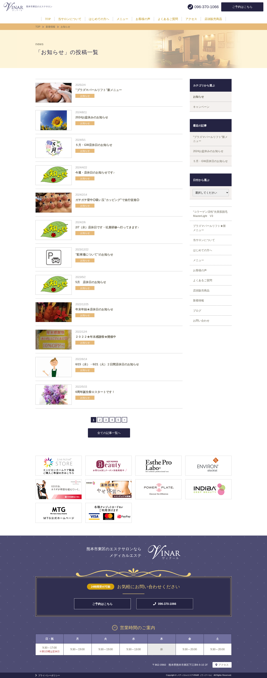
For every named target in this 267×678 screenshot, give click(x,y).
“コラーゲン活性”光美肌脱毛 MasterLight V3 (211, 213)
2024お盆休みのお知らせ (91, 117)
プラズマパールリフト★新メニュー (209, 228)
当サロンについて (204, 240)
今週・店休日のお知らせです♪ (95, 172)
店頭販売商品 (201, 290)
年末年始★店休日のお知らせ (94, 309)
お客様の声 (200, 270)
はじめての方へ (202, 250)
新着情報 (198, 300)
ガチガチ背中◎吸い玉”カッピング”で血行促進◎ (107, 199)
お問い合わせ (201, 320)
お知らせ (85, 96)
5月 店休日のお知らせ (90, 282)
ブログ (197, 310)
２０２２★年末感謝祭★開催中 (95, 336)
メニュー (198, 260)
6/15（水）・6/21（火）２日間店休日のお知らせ (107, 364)
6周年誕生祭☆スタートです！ (95, 391)
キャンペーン (201, 106)
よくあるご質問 (202, 280)
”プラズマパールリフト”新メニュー (98, 89)
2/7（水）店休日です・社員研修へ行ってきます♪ (107, 227)
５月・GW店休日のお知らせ (93, 144)
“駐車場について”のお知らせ (94, 254)
